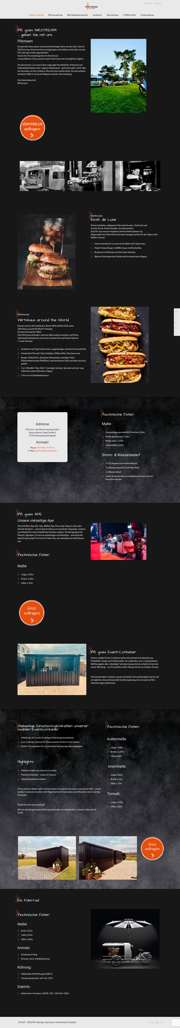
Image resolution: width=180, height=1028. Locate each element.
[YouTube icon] (153, 1023)
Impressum (49, 1022)
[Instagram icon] (160, 1023)
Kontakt (157, 3)
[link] (31, 127)
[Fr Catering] (91, 5)
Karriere (148, 3)
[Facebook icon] (149, 1023)
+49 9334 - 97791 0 (45, 447)
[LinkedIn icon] (156, 1023)
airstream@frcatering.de (45, 450)
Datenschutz (61, 1022)
